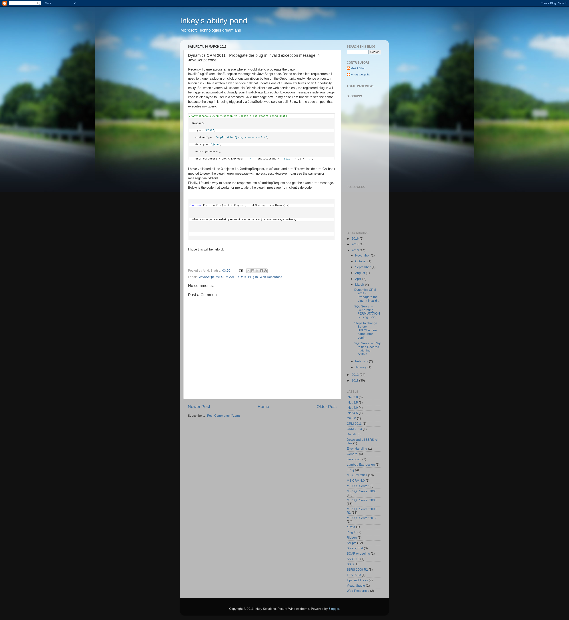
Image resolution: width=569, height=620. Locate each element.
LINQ (350, 470)
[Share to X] (257, 271)
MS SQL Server (358, 486)
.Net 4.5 (352, 413)
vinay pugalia (360, 74)
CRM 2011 (354, 423)
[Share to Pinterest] (265, 271)
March (360, 284)
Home (263, 406)
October (361, 261)
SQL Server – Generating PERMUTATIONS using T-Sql (367, 312)
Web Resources (271, 277)
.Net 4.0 (352, 407)
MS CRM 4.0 (356, 480)
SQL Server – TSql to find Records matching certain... (367, 349)
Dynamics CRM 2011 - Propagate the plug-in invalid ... (367, 295)
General (352, 454)
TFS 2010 (354, 575)
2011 (355, 380)
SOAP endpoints (358, 553)
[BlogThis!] (252, 271)
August (360, 273)
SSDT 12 (353, 559)
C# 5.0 (351, 418)
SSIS (350, 564)
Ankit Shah (358, 68)
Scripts (351, 543)
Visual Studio (356, 585)
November (363, 255)
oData (242, 277)
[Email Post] (240, 270)
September (363, 267)
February (362, 361)
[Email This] (248, 271)
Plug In (253, 277)
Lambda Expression (361, 464)
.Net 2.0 (352, 397)
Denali (351, 434)
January (361, 367)
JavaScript (206, 277)
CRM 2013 (354, 429)
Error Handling (357, 448)
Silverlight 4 (355, 548)
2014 (356, 244)
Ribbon (352, 537)
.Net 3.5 (352, 402)
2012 (356, 374)
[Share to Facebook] (261, 271)
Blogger (334, 608)
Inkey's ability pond (213, 20)
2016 (356, 238)
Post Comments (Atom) (223, 415)
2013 (356, 250)
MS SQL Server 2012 (362, 518)
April (358, 279)
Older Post (327, 406)
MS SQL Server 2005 (362, 491)
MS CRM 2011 (226, 277)
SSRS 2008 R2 (357, 569)
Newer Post (199, 406)
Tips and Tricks (357, 580)
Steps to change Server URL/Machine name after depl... (365, 330)
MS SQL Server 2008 (362, 500)
